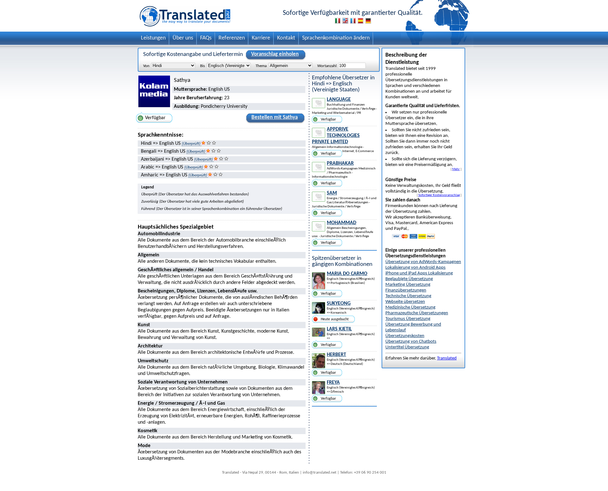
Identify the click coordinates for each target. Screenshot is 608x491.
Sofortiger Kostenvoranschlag (439, 195)
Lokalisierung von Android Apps (415, 267)
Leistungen (153, 38)
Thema (261, 66)
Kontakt (286, 38)
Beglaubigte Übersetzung (409, 279)
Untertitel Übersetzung (407, 347)
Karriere (261, 38)
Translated (447, 358)
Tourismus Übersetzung (407, 318)
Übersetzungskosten (404, 336)
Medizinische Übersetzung (410, 307)
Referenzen (231, 38)
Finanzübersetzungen (405, 290)
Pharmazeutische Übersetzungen (416, 313)
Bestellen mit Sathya (274, 117)
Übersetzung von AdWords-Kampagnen (423, 262)
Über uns (183, 38)
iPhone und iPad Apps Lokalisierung (419, 273)
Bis (202, 66)
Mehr (456, 169)
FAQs (206, 38)
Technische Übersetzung (408, 296)
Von (146, 66)
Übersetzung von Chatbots (410, 341)
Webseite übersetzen (405, 301)
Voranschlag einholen (275, 54)
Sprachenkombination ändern (336, 38)
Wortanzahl (327, 66)
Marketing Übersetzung (407, 284)
